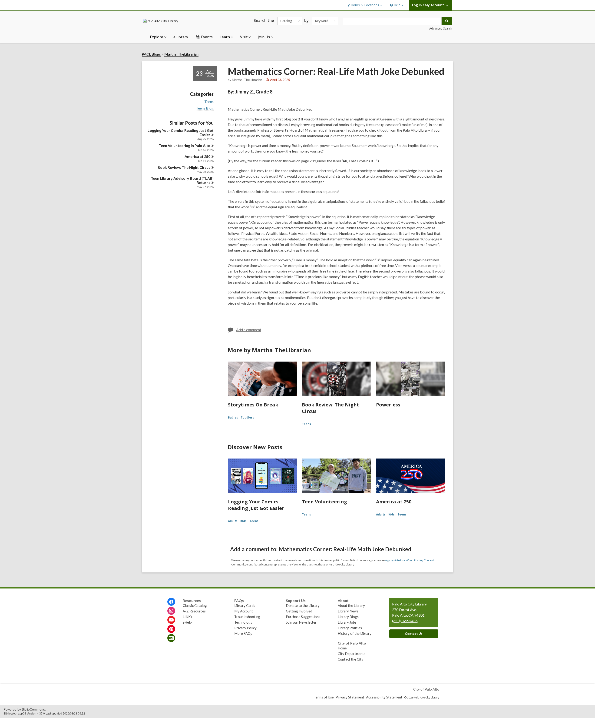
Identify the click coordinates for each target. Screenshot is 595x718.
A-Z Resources (194, 611)
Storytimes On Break (253, 405)
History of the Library (354, 633)
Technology (243, 622)
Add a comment (248, 329)
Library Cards (244, 605)
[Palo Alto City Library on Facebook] (171, 602)
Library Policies (350, 628)
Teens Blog (205, 108)
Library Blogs (348, 617)
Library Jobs (347, 622)
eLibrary (180, 37)
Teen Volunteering (324, 502)
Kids (243, 521)
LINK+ (188, 617)
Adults (233, 521)
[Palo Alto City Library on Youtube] (171, 620)
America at (197, 156)
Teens (209, 101)
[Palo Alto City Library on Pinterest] (171, 629)
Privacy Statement (350, 697)
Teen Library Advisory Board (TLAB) (182, 180)
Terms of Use (324, 697)
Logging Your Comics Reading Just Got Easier (256, 505)
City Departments (351, 654)
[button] (364, 5)
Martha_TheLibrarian (181, 54)
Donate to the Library (303, 605)
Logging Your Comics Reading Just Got (181, 132)
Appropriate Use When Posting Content (409, 560)
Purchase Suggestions (303, 617)
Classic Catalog (195, 605)
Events (207, 37)
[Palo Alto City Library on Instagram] (171, 611)
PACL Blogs (151, 54)
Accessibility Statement (384, 697)
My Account (243, 611)
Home (342, 648)
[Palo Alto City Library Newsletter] (171, 638)
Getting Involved (299, 611)
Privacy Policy (245, 628)
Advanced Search (440, 28)
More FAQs (243, 633)
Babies (233, 417)
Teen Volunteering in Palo (184, 145)
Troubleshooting (247, 617)
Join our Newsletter (301, 622)
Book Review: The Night (184, 167)
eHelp (187, 622)
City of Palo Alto (426, 689)
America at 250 (393, 502)
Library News (348, 611)
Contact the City (350, 659)
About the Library (351, 605)
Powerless (388, 405)
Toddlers (247, 417)
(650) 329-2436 (404, 620)
